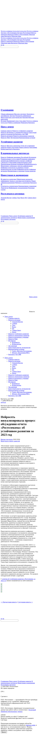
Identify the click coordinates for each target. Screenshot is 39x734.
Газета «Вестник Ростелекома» (22, 351)
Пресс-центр (7, 126)
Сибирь (14, 323)
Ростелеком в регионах (12, 193)
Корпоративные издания (16, 349)
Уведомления (12, 346)
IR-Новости (16, 342)
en (3, 45)
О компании (7, 110)
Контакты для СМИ (14, 354)
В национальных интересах (15, 153)
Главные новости (14, 318)
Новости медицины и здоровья (18, 337)
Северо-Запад (16, 330)
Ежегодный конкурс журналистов (19, 347)
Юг (13, 328)
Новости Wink (13, 339)
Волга (14, 327)
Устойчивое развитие (12, 141)
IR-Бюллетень (16, 344)
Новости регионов (14, 320)
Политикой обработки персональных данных (18, 710)
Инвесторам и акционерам (14, 175)
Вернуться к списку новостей (10, 441)
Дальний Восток (17, 322)
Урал (13, 325)
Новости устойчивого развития (18, 334)
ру (1, 45)
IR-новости (12, 340)
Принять (4, 732)
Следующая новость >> (25, 602)
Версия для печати (7, 439)
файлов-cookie (30, 725)
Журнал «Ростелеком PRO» (21, 353)
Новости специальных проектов (18, 335)
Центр (14, 332)
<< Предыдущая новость (9, 602)
